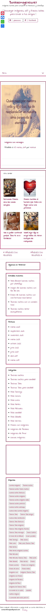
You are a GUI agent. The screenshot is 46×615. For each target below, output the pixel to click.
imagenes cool (13, 572)
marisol (33, 147)
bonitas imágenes (14, 485)
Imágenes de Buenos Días (17, 587)
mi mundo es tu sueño (16, 590)
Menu (4, 73)
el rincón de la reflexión (16, 536)
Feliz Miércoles (16, 408)
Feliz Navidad (15, 412)
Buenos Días (16, 383)
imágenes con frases (15, 576)
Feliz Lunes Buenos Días (26, 543)
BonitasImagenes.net (23, 2)
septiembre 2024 (17, 331)
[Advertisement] (23, 47)
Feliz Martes (15, 404)
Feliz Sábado (15, 416)
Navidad (28, 590)
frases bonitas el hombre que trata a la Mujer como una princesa (32, 203)
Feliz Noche (33, 558)
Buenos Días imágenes (16, 525)
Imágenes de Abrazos (19, 429)
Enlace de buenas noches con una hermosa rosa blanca (23, 296)
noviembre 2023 (16, 335)
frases (33, 561)
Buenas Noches (17, 375)
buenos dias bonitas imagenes (18, 511)
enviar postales (30, 536)
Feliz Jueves (15, 396)
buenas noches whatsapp (17, 507)
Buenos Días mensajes (16, 532)
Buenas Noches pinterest (17, 503)
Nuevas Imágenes (17, 437)
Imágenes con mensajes (10, 254)
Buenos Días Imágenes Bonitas (19, 529)
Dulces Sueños (31, 532)
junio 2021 (14, 352)
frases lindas (26, 569)
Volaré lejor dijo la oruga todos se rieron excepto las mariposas (33, 237)
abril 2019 (13, 356)
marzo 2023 (15, 339)
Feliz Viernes (15, 421)
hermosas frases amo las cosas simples (11, 202)
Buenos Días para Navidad (21, 387)
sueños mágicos (14, 594)
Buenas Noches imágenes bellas (19, 500)
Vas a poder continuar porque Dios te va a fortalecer (13, 235)
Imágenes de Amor (18, 433)
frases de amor (14, 569)
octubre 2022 (15, 343)
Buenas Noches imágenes (17, 496)
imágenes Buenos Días (28, 572)
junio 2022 (14, 347)
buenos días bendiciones (17, 518)
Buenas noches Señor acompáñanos (19, 310)
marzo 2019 (14, 360)
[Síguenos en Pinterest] (15, 21)
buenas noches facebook (17, 493)
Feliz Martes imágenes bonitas (18, 551)
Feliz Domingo (16, 392)
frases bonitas (14, 565)
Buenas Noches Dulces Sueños (19, 489)
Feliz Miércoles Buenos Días (18, 558)
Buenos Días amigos (26, 514)
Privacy (24, 610)
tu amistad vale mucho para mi (18, 598)
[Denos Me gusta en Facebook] (30, 21)
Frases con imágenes (19, 425)
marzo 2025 (15, 327)
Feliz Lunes (15, 400)
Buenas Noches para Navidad (22, 379)
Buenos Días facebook (16, 522)
